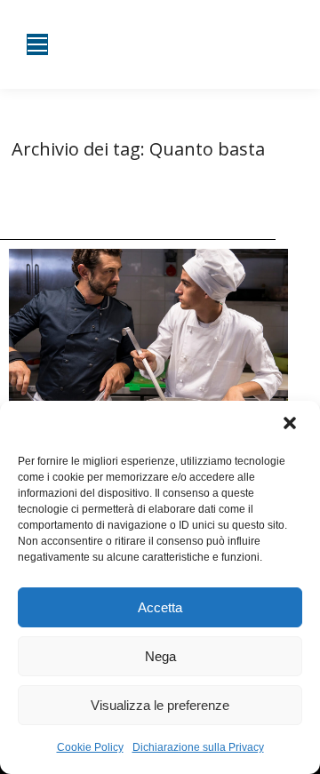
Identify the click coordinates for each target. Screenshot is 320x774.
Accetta (160, 607)
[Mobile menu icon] (37, 44)
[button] (291, 424)
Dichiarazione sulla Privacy (198, 747)
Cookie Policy (90, 747)
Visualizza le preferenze (160, 705)
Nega (160, 656)
